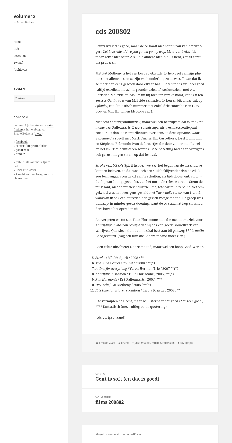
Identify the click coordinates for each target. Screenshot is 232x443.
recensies (168, 343)
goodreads (22, 150)
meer (38, 133)
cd (181, 343)
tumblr (20, 154)
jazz (137, 343)
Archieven (20, 69)
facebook (22, 142)
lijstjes (188, 343)
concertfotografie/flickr (31, 146)
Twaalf (18, 62)
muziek (145, 343)
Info (16, 49)
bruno (125, 343)
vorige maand (113, 317)
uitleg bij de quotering (148, 306)
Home (17, 42)
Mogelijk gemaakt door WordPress (118, 434)
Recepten (20, 56)
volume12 (24, 16)
